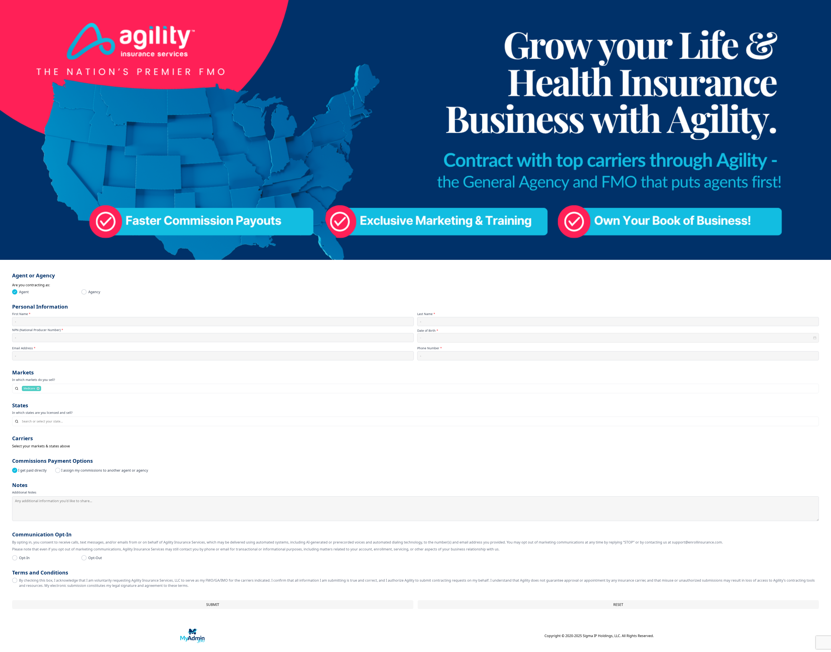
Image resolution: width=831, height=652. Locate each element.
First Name (21, 314)
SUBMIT (212, 604)
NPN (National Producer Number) (37, 330)
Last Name (426, 314)
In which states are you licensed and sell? (42, 413)
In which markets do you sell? (33, 380)
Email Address (23, 348)
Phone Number (429, 348)
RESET (618, 604)
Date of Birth (427, 330)
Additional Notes (24, 492)
